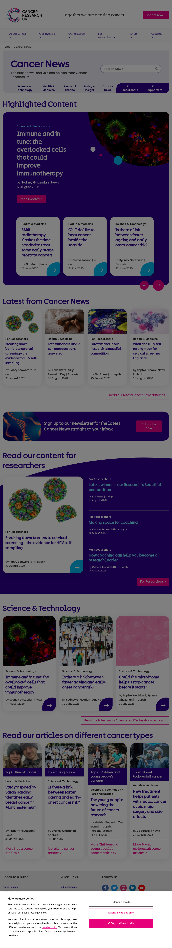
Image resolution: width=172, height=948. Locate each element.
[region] (86, 919)
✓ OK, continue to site (121, 923)
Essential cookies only (121, 912)
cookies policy (49, 927)
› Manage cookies (121, 902)
